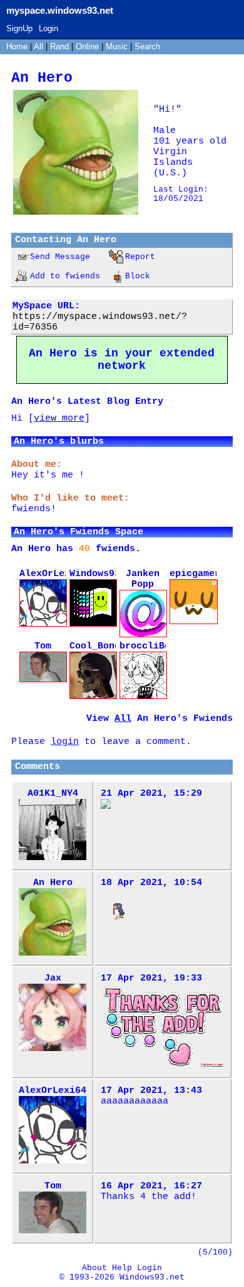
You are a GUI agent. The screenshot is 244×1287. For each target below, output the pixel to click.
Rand (59, 46)
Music (117, 46)
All (40, 46)
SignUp (19, 28)
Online (87, 46)
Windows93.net (152, 1277)
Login (48, 28)
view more (59, 418)
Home (17, 46)
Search (147, 46)
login (65, 741)
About (94, 1268)
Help (122, 1268)
